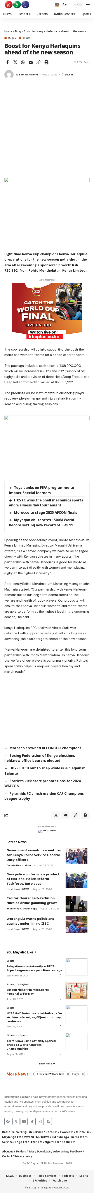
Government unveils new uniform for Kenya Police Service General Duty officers (34, 855)
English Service (32, 1132)
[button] (57, 5)
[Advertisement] (47, 129)
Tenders (21, 1151)
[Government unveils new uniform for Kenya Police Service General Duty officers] (76, 856)
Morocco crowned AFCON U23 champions (45, 748)
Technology (14, 908)
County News (15, 865)
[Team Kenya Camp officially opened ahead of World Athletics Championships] (76, 1041)
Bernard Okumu (28, 74)
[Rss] (48, 1121)
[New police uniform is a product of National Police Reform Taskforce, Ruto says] (76, 880)
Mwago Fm (66, 1137)
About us (7, 1151)
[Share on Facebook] (7, 62)
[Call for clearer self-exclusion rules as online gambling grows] (76, 904)
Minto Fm (83, 1132)
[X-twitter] (15, 1121)
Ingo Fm (21, 1142)
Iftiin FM (36, 1142)
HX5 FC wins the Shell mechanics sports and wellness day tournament (46, 503)
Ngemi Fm (52, 1142)
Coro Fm (51, 1132)
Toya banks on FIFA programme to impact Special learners (41, 490)
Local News (13, 889)
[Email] (31, 62)
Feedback (76, 1151)
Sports (26, 38)
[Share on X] (15, 62)
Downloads (44, 1151)
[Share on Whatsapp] (23, 62)
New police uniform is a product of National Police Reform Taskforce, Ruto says (33, 879)
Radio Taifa (10, 1132)
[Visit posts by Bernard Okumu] (9, 74)
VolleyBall (23, 984)
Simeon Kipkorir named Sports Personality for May (28, 992)
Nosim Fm (68, 1142)
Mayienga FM (11, 1137)
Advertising (60, 1151)
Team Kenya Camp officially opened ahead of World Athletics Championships (31, 1045)
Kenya (75, 1073)
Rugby (12, 38)
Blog (18, 31)
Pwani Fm (66, 1132)
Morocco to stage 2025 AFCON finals (45, 512)
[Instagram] (40, 1121)
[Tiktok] (32, 1121)
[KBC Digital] (17, 4)
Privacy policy (23, 1156)
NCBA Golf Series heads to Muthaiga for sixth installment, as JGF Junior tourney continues (34, 1017)
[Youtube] (24, 1121)
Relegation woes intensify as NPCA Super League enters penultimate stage (34, 968)
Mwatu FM (31, 1137)
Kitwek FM (48, 1137)
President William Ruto (50, 1073)
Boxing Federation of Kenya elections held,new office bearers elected (39, 758)
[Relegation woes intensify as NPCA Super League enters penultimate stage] (76, 967)
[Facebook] (7, 1121)
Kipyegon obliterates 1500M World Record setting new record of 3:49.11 (41, 522)
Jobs (31, 1151)
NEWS (25, 889)
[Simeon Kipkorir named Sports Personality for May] (76, 990)
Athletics (12, 1035)
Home (8, 31)
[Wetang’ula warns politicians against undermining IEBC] (76, 924)
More (28, 865)
